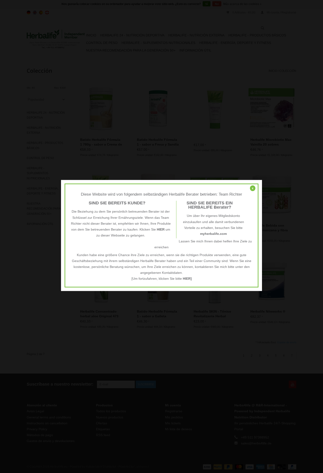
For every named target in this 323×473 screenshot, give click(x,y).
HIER (161, 229)
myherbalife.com (213, 234)
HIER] (187, 278)
